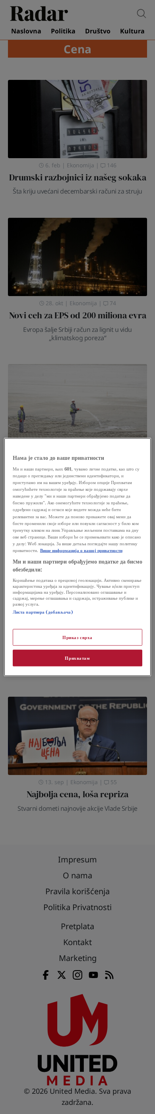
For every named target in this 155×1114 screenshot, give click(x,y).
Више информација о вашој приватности (81, 550)
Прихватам (77, 658)
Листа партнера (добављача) (43, 612)
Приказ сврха (77, 637)
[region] (77, 557)
